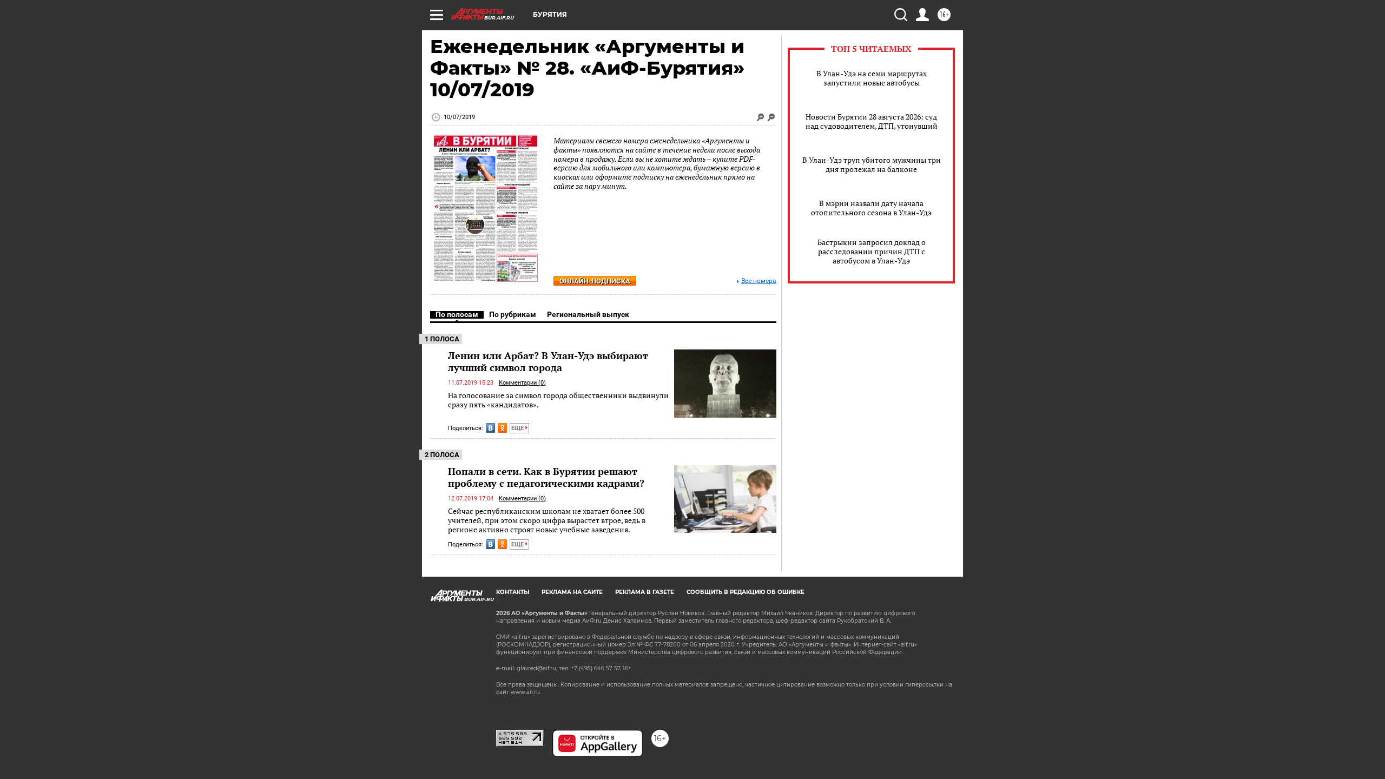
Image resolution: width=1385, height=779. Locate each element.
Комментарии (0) (522, 382)
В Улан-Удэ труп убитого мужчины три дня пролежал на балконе (871, 164)
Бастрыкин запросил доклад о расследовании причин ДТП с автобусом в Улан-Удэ (871, 251)
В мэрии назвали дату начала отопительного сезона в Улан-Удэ (871, 208)
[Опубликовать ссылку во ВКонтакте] (490, 428)
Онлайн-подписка (594, 281)
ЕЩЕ (518, 428)
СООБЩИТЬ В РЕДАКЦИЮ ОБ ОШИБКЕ (745, 592)
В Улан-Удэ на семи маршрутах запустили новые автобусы (871, 78)
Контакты (512, 592)
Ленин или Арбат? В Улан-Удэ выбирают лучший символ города (548, 361)
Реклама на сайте (572, 592)
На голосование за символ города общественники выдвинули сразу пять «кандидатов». (558, 400)
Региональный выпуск (588, 314)
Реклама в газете (644, 592)
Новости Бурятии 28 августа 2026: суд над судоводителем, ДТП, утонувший (872, 121)
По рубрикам (512, 314)
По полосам (457, 314)
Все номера (758, 281)
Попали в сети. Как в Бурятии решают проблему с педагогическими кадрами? (546, 477)
